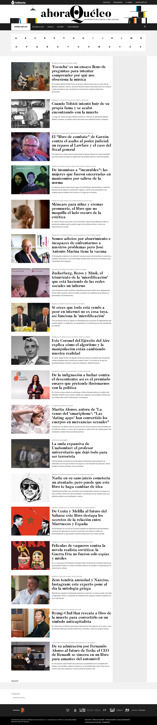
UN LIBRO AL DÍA (38, 27)
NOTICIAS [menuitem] (106, 2)
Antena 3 (68, 710)
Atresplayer (134, 710)
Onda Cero (112, 710)
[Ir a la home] (78, 14)
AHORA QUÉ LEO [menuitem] (141, 2)
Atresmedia (18, 710)
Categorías (15, 694)
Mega (97, 710)
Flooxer (142, 710)
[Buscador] (145, 26)
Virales (50, 27)
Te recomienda (73, 27)
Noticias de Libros (19, 698)
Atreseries (105, 710)
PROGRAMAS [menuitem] (117, 2)
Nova (90, 710)
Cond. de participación (123, 719)
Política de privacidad (98, 719)
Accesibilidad (106, 722)
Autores (60, 27)
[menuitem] (38, 27)
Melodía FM (127, 710)
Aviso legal (88, 719)
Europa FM (120, 710)
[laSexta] (18, 4)
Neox (82, 710)
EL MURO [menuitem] (129, 2)
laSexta (75, 710)
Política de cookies (110, 719)
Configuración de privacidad (93, 722)
